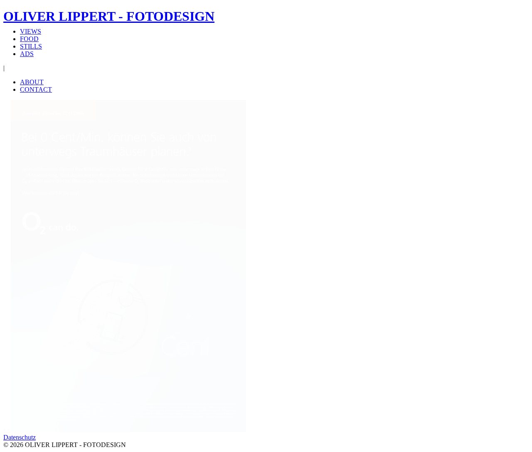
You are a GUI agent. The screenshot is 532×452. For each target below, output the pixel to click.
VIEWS (30, 31)
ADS (27, 53)
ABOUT (32, 82)
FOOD (29, 38)
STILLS (31, 46)
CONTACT (36, 89)
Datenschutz (19, 437)
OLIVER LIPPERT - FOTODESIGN (108, 16)
